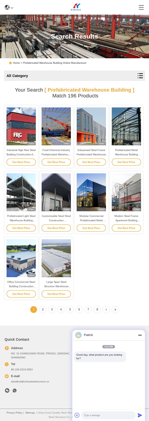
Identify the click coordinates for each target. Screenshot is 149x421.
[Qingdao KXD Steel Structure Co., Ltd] (76, 7)
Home (16, 62)
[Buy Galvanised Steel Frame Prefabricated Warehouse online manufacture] (91, 126)
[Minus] (140, 335)
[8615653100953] (14, 391)
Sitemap (30, 412)
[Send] (140, 415)
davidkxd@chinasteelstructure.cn (30, 381)
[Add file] (77, 415)
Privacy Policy (14, 412)
